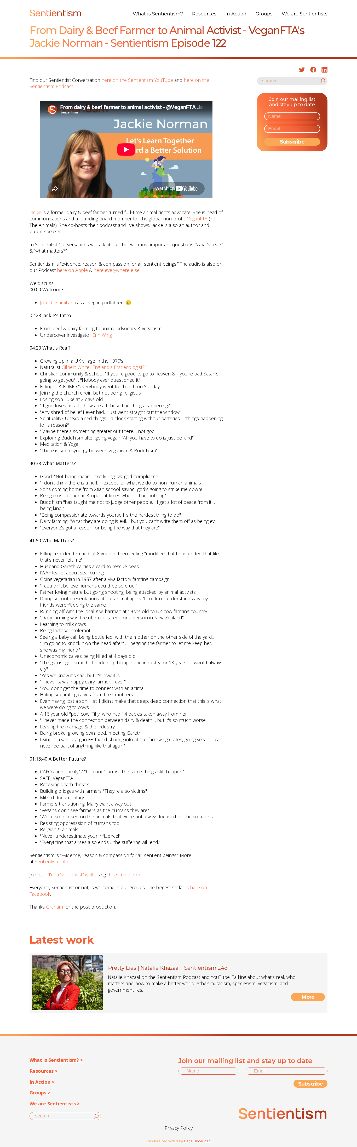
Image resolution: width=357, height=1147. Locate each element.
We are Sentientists (304, 14)
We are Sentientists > (55, 1103)
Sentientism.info (51, 861)
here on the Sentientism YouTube (137, 80)
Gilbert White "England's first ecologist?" (104, 367)
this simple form (124, 874)
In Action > (42, 1082)
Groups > (40, 1092)
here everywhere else (117, 270)
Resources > (43, 1071)
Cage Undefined (197, 1141)
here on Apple (72, 270)
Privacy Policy (179, 1128)
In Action (236, 14)
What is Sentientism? (158, 14)
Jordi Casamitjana (58, 302)
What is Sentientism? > (56, 1060)
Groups (264, 14)
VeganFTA (197, 218)
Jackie (35, 212)
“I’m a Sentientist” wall (70, 874)
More (308, 997)
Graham (54, 907)
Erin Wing (102, 335)
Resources (204, 14)
